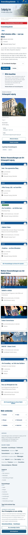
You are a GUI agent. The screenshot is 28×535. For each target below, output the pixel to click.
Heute (22, 459)
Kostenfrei (4, 492)
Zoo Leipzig (17, 459)
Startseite (2, 18)
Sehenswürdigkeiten (7, 465)
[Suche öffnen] (18, 1)
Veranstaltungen (8, 18)
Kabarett (7, 459)
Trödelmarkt (19, 447)
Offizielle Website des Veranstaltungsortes (14, 86)
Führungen (20, 456)
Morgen (17, 453)
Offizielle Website (14, 138)
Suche (13, 18)
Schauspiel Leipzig (21, 18)
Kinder (3, 459)
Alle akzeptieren (14, 531)
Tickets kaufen (5, 68)
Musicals (22, 453)
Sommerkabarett (6, 453)
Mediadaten (5, 475)
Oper (16, 450)
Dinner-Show (4, 462)
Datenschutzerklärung (7, 524)
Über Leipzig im (5, 473)
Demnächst (4, 447)
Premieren (10, 462)
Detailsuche (5, 498)
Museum (14, 465)
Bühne (16, 18)
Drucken (14, 68)
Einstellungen (16, 524)
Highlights (12, 453)
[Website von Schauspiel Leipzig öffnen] (14, 107)
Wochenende (12, 450)
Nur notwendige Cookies (14, 527)
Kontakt (4, 480)
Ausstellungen (12, 447)
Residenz (5, 149)
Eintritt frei (15, 462)
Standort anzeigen (14, 142)
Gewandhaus (21, 462)
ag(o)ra (10, 149)
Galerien (12, 459)
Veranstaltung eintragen (7, 477)
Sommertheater (5, 450)
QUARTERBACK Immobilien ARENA (9, 456)
